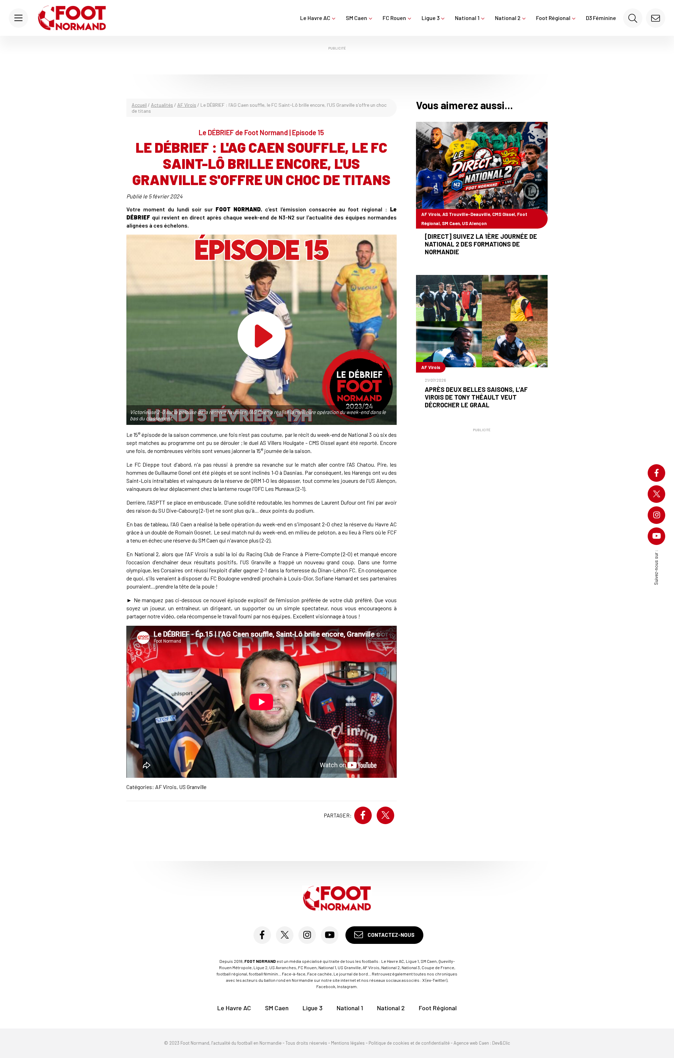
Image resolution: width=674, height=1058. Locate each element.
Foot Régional (553, 17)
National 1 (467, 17)
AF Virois (186, 105)
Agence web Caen (471, 1043)
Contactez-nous (390, 935)
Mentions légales (348, 1043)
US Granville (192, 786)
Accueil (139, 105)
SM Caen (356, 17)
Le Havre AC (315, 17)
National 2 (508, 17)
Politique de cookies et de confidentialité (409, 1043)
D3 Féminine (601, 17)
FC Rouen (394, 17)
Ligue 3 (431, 17)
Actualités (162, 105)
